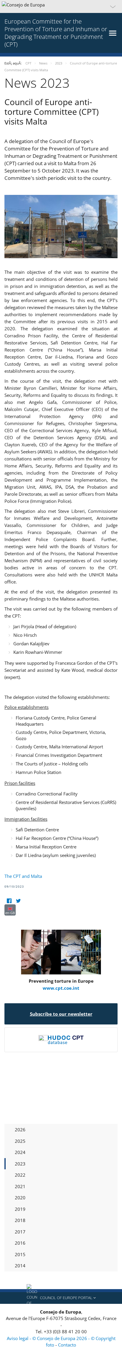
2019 (20, 1209)
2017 (20, 1232)
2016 (20, 1243)
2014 (20, 1266)
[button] (61, 6)
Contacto (67, 1345)
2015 (20, 1254)
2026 (20, 1130)
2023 (20, 1164)
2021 (20, 1186)
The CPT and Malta (23, 876)
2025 (20, 1141)
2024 (20, 1152)
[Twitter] (18, 900)
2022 (20, 1175)
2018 (20, 1220)
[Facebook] (9, 900)
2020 (20, 1198)
